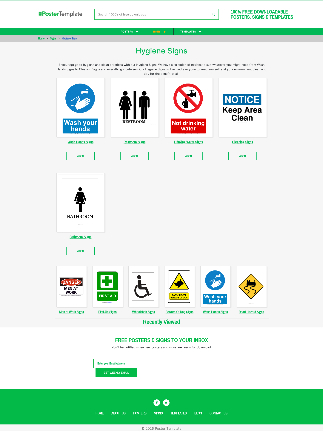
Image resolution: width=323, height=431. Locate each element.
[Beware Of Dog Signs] (179, 286)
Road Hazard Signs (251, 312)
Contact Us (218, 413)
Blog (198, 413)
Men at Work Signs (71, 312)
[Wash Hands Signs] (80, 107)
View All (80, 156)
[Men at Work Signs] (71, 286)
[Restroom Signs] (134, 107)
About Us (118, 413)
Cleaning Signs (242, 142)
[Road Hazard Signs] (251, 286)
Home (41, 38)
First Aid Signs (107, 312)
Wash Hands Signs (80, 142)
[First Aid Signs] (107, 286)
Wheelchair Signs (143, 312)
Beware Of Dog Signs (179, 312)
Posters (127, 31)
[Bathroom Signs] (80, 202)
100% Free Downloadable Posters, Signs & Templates (262, 14)
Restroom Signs (134, 142)
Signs (157, 31)
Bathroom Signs (80, 237)
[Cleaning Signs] (242, 107)
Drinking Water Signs (188, 142)
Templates (188, 31)
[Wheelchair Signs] (143, 286)
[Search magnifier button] (213, 14)
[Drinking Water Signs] (188, 107)
